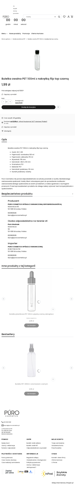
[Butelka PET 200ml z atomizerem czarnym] (31, 361)
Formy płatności (7, 458)
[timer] (16, 16)
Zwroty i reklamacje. (8, 445)
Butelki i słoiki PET (32, 445)
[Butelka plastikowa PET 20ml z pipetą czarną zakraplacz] (31, 291)
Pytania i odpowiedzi (8, 448)
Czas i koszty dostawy (9, 460)
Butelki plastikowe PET (19, 39)
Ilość (3, 98)
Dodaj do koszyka (28, 107)
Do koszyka (31, 325)
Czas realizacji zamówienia (11, 462)
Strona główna (6, 39)
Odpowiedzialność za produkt (37, 448)
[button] (59, 16)
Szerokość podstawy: (20, 169)
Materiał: (15, 167)
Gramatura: (16, 164)
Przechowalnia (56, 448)
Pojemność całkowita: (20, 157)
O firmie (54, 462)
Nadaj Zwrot (6, 443)
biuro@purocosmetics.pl (17, 215)
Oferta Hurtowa (57, 460)
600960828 (12, 213)
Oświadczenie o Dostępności (36, 460)
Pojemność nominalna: (20, 154)
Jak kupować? (31, 467)
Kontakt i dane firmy (58, 458)
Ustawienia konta (57, 445)
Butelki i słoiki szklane (34, 443)
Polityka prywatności (33, 462)
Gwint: (14, 152)
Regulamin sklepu (32, 458)
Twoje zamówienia (58, 443)
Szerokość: (16, 162)
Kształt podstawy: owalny (21, 172)
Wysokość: (16, 159)
